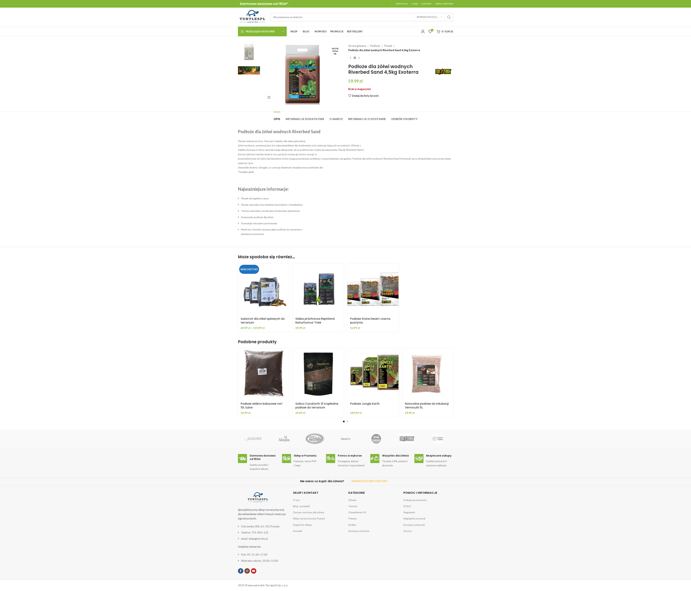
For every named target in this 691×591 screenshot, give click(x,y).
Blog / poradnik (301, 506)
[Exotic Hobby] (437, 439)
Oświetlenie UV (357, 512)
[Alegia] (284, 439)
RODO (407, 506)
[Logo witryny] (252, 16)
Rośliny (352, 524)
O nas (296, 500)
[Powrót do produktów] (355, 58)
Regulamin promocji (414, 518)
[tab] (277, 117)
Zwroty (407, 530)
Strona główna (357, 45)
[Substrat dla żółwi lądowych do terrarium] (263, 289)
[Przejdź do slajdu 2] (347, 421)
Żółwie (352, 500)
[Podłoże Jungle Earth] (373, 374)
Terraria (352, 506)
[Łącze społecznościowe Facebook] (240, 571)
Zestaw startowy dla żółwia (308, 512)
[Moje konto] (423, 31)
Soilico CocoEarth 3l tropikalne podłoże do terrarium (316, 405)
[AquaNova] (314, 439)
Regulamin (409, 512)
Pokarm (352, 518)
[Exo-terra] (407, 439)
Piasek (388, 45)
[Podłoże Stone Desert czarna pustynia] (373, 289)
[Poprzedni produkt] (350, 58)
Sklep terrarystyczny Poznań (309, 518)
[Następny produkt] (359, 58)
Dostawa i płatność (414, 524)
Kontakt (297, 530)
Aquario (345, 438)
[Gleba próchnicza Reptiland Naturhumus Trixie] (318, 289)
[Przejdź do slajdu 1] (344, 421)
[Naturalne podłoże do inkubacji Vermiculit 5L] (427, 374)
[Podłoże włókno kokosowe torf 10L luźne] (263, 374)
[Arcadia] (376, 439)
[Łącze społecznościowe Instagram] (247, 571)
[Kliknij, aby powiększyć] (269, 97)
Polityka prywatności (415, 500)
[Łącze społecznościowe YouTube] (253, 571)
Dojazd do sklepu (302, 524)
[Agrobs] (253, 439)
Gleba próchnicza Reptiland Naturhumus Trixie (315, 320)
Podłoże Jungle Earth (365, 404)
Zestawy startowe (358, 530)
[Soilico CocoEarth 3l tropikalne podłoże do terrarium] (318, 374)
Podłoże (375, 45)
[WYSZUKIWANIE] (449, 17)
